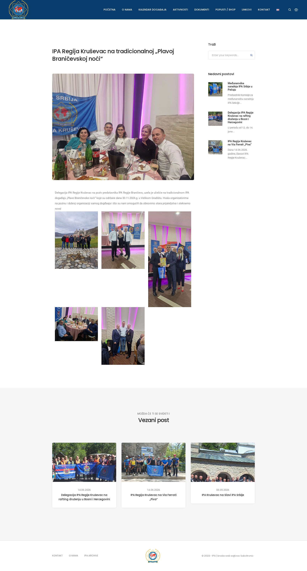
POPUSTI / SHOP (225, 9)
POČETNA (109, 9)
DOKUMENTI (201, 9)
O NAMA (127, 9)
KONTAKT (264, 9)
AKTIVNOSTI (180, 9)
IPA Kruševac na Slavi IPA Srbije (223, 495)
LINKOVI (247, 9)
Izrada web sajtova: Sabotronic (235, 555)
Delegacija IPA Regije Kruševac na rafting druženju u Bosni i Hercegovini (84, 497)
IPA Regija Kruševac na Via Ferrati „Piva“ (154, 497)
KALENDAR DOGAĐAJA (152, 9)
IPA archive (91, 555)
